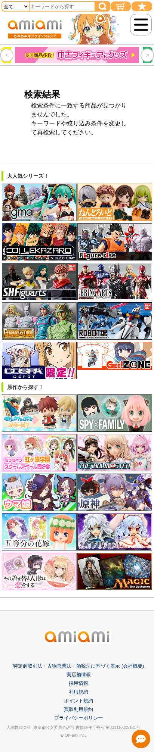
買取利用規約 (78, 709)
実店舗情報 (79, 674)
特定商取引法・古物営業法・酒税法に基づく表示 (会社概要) (78, 666)
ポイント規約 (78, 700)
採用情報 (78, 683)
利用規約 (78, 692)
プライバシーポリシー (78, 718)
